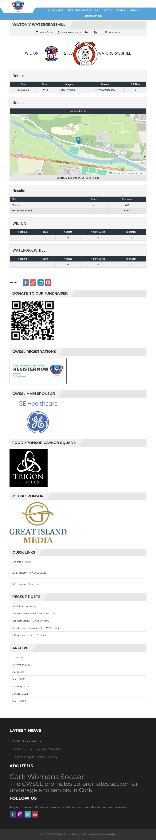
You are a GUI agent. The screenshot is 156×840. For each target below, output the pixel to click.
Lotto (107, 10)
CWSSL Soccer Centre (24, 606)
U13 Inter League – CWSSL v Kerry (30, 620)
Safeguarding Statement (26, 584)
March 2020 (19, 701)
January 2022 (20, 693)
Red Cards (131, 232)
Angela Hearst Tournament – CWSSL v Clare (36, 627)
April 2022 (18, 671)
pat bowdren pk (78, 111)
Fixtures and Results (83, 10)
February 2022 (20, 686)
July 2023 (17, 657)
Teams (120, 10)
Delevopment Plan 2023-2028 (29, 572)
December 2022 (21, 664)
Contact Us (93, 16)
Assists (68, 232)
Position (22, 232)
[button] (78, 140)
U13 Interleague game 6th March (30, 635)
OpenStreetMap (131, 173)
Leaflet (114, 173)
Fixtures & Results (21, 561)
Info (133, 10)
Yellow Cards (98, 232)
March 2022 (19, 679)
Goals (45, 232)
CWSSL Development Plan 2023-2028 (33, 613)
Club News (55, 10)
